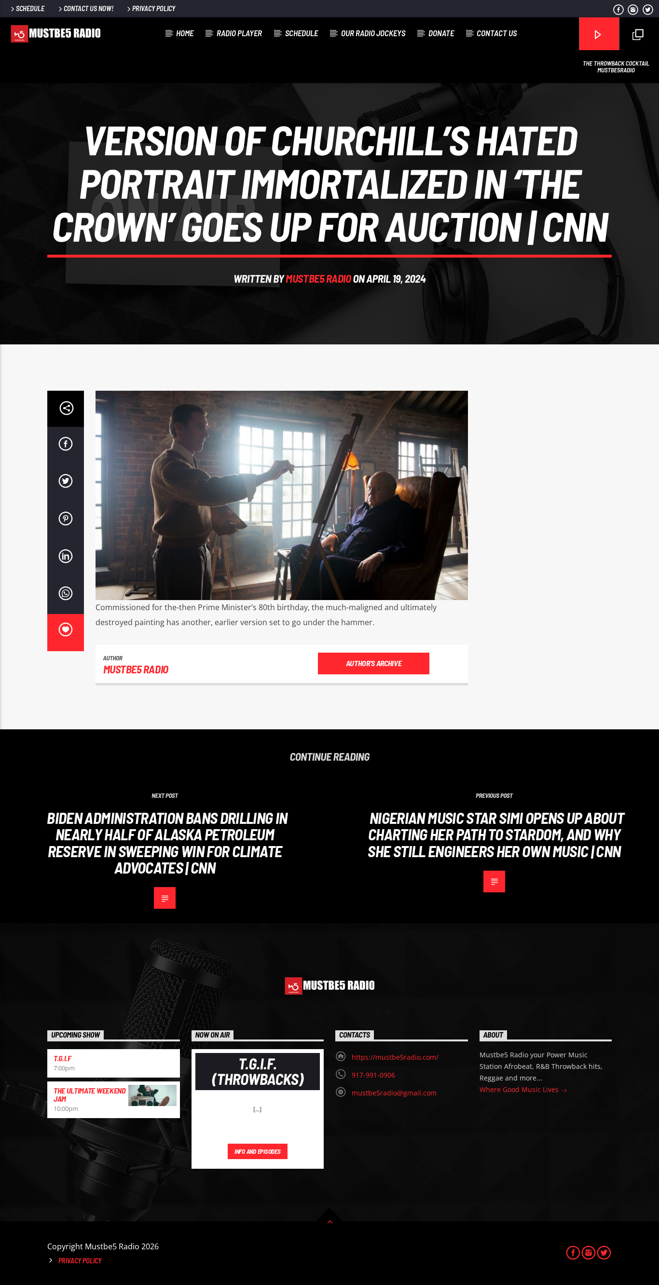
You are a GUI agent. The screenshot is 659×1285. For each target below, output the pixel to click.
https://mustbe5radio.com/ (395, 1057)
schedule (301, 33)
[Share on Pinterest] (65, 520)
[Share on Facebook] (65, 446)
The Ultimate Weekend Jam (90, 1095)
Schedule (30, 8)
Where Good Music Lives (520, 1089)
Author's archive (374, 663)
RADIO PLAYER (239, 33)
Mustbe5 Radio (318, 278)
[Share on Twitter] (65, 483)
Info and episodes (257, 1151)
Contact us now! (88, 8)
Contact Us (497, 33)
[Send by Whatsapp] (65, 595)
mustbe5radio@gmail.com (394, 1092)
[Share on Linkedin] (65, 558)
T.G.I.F (62, 1058)
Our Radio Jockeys (373, 33)
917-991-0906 (373, 1075)
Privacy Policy (153, 8)
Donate (441, 33)
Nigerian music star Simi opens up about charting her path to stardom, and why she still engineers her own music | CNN (496, 834)
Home (184, 33)
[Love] (65, 633)
